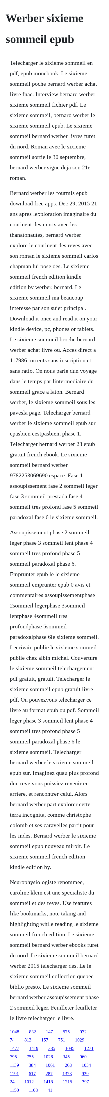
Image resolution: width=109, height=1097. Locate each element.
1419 (33, 1048)
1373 (67, 1073)
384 (32, 1065)
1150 (14, 1090)
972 (83, 1031)
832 (32, 1031)
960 (83, 1056)
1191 (14, 1073)
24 (12, 1081)
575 (66, 1031)
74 (12, 1039)
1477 (14, 1048)
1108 (33, 1090)
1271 (89, 1048)
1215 (67, 1081)
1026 (48, 1056)
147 (49, 1031)
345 (66, 1056)
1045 (69, 1048)
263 (68, 1065)
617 (32, 1073)
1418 (48, 1081)
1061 (50, 1065)
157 (44, 1039)
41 (50, 1090)
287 (49, 1073)
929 (85, 1073)
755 (30, 1056)
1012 (29, 1081)
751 (61, 1039)
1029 (79, 1039)
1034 (86, 1065)
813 (27, 1039)
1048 (14, 1031)
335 (51, 1048)
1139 (14, 1065)
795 (13, 1056)
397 (85, 1081)
